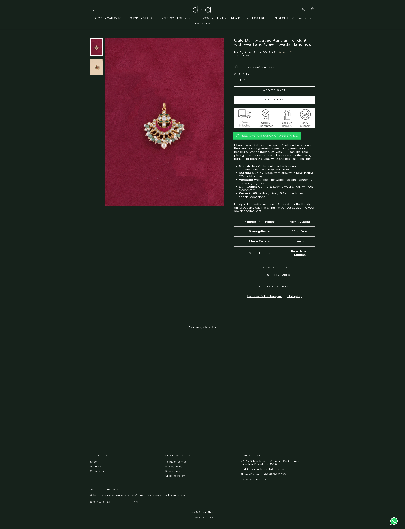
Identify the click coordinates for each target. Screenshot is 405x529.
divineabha (261, 479)
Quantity (241, 74)
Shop (93, 461)
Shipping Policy (175, 475)
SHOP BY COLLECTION (172, 18)
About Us (305, 18)
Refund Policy (173, 471)
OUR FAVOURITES (257, 18)
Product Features (274, 275)
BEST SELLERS (284, 18)
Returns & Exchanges (264, 296)
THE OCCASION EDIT (209, 18)
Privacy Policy (173, 466)
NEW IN (236, 18)
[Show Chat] (395, 521)
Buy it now (274, 99)
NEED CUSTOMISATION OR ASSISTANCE (269, 136)
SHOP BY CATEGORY (108, 18)
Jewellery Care (274, 267)
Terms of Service (176, 461)
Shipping (294, 296)
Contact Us (202, 23)
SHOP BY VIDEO (141, 18)
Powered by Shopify (202, 517)
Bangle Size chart (274, 286)
